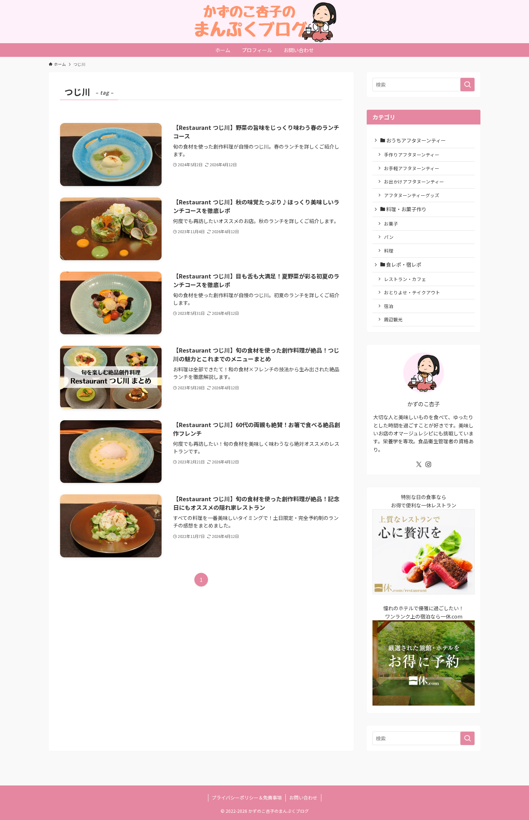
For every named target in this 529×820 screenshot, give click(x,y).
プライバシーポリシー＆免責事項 (247, 797)
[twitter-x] (418, 464)
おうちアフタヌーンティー (415, 140)
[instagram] (428, 464)
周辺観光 (393, 319)
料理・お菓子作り (405, 209)
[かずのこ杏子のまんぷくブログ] (264, 21)
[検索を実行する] (467, 84)
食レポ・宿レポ (403, 264)
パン (389, 237)
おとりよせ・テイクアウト (412, 292)
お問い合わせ (303, 797)
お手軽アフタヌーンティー (411, 168)
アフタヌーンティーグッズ (411, 195)
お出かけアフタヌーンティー (414, 181)
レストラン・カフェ (405, 279)
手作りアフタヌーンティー (411, 154)
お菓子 (391, 223)
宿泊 (388, 306)
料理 (388, 250)
